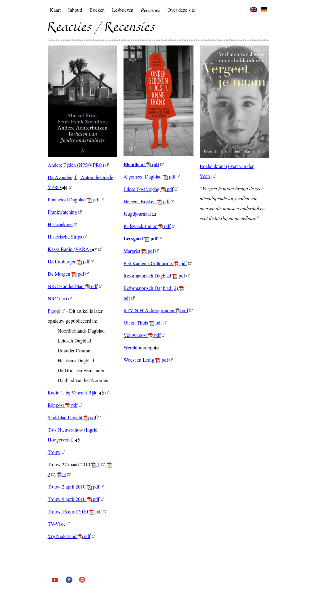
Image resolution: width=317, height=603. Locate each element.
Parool (54, 311)
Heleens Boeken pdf (147, 201)
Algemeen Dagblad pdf (150, 176)
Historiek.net (60, 224)
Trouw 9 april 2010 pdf (73, 499)
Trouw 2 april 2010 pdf (73, 486)
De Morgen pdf (66, 273)
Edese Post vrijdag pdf (148, 189)
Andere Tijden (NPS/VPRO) (76, 165)
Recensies (150, 9)
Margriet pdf (139, 251)
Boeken (97, 9)
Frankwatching (62, 212)
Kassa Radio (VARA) (70, 249)
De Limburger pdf (68, 261)
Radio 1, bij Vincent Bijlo (73, 392)
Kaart (55, 9)
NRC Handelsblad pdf (73, 286)
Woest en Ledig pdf (146, 359)
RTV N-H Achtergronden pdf (156, 310)
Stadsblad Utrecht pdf (72, 417)
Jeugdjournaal (138, 213)
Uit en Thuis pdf (143, 322)
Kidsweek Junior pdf (147, 226)
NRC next (57, 298)
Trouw (54, 452)
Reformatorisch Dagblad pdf (154, 275)
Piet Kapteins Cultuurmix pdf (155, 263)
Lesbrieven (122, 9)
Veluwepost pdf (142, 335)
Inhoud (75, 9)
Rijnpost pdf (63, 405)
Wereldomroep (139, 347)
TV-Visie (57, 523)
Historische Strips (65, 236)
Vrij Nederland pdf (69, 536)
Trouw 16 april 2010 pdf (75, 511)
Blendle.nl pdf (141, 164)
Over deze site (181, 9)
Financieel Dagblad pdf (74, 199)
